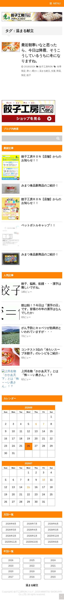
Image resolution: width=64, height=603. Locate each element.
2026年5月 (11, 530)
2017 (10, 577)
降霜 (59, 71)
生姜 (53, 71)
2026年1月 (32, 536)
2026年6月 (53, 523)
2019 (32, 571)
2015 (53, 577)
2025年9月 (53, 542)
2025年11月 (11, 542)
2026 (10, 560)
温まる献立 (44, 71)
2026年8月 (11, 523)
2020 (10, 571)
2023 (10, 566)
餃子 (29, 75)
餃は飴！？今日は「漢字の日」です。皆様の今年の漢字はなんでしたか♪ (41, 309)
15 (28, 487)
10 (43, 479)
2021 (53, 566)
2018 (53, 571)
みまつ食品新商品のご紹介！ (39, 185)
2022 (32, 566)
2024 (53, 560)
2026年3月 (53, 530)
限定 (23, 75)
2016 (32, 577)
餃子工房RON (46, 66)
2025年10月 (32, 542)
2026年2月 (11, 536)
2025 (32, 560)
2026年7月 (32, 523)
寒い (29, 71)
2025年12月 (53, 536)
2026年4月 (32, 530)
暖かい (35, 71)
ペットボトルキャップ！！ (38, 225)
